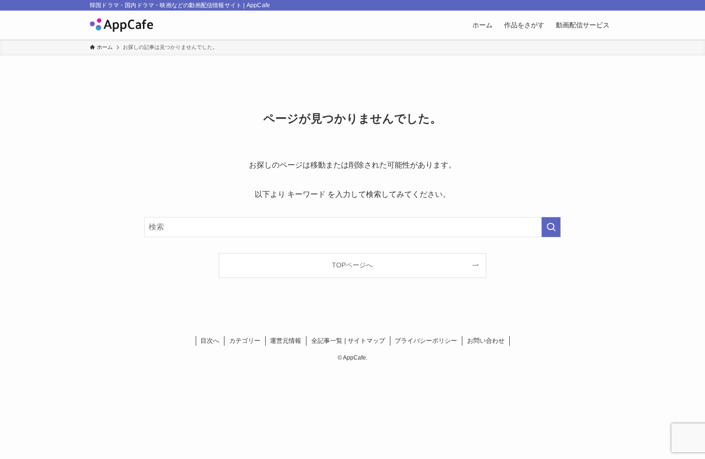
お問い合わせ (486, 340)
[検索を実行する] (551, 227)
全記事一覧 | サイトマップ (348, 340)
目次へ (209, 340)
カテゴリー (244, 340)
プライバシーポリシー (426, 340)
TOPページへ (352, 265)
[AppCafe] (121, 25)
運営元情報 (285, 340)
